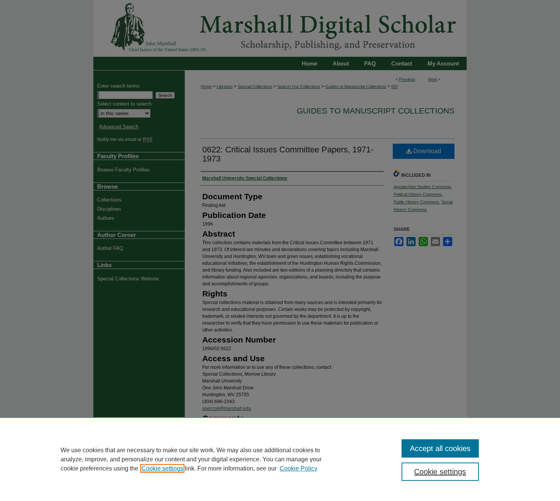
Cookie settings (162, 468)
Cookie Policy (298, 468)
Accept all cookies (440, 448)
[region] (280, 459)
